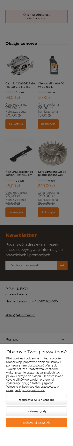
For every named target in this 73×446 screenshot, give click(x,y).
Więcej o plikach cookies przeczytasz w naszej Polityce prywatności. (32, 388)
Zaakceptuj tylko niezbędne (37, 399)
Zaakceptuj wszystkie (36, 422)
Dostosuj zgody (36, 411)
